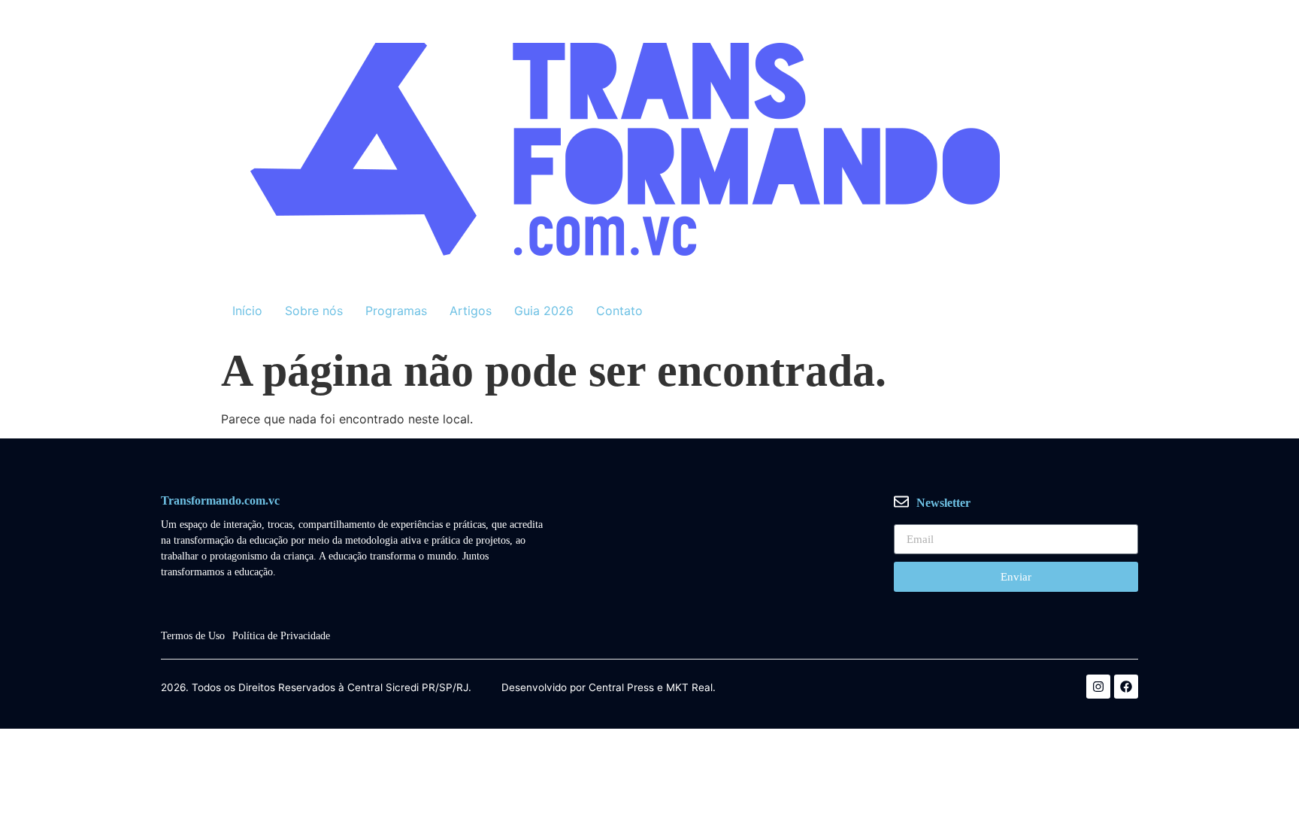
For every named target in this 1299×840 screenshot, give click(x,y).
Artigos (471, 310)
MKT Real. (691, 688)
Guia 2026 (544, 310)
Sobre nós (314, 310)
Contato (619, 310)
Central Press (621, 688)
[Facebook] (1126, 687)
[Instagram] (1098, 687)
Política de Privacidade (281, 635)
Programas (396, 310)
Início (247, 310)
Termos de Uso (193, 635)
